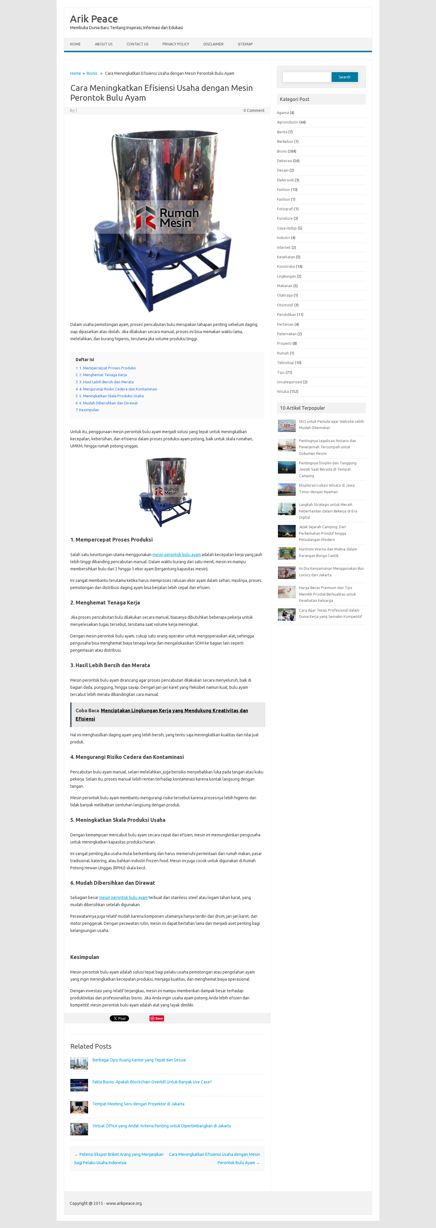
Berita (282, 132)
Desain (283, 170)
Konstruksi (286, 266)
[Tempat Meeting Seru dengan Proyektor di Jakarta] (79, 1116)
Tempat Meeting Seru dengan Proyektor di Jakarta (138, 1104)
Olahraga (285, 295)
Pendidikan (286, 314)
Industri (283, 237)
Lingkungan (286, 276)
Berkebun (285, 141)
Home (75, 44)
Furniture (285, 218)
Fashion (283, 189)
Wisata (283, 391)
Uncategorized (289, 382)
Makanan (284, 286)
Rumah (283, 353)
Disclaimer (213, 44)
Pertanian (285, 324)
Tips (281, 372)
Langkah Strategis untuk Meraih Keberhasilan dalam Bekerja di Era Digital (328, 510)
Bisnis (92, 73)
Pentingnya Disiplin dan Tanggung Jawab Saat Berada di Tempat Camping (328, 469)
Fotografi (285, 209)
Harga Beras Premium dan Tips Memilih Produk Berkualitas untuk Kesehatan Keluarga (327, 593)
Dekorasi (284, 161)
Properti (284, 343)
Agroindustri (287, 122)
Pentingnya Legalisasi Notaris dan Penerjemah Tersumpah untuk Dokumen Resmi (327, 447)
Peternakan (287, 334)
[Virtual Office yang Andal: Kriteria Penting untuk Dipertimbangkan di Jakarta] (79, 1138)
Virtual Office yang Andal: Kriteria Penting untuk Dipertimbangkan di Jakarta (162, 1125)
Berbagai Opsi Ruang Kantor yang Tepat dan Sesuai (139, 1060)
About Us (103, 44)
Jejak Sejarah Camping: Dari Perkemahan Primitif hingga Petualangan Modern (322, 533)
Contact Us (137, 44)
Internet (284, 247)
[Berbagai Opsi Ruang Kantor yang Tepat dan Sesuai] (79, 1072)
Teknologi (285, 362)
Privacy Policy (176, 44)
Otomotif (285, 305)
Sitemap (245, 44)
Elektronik (285, 180)
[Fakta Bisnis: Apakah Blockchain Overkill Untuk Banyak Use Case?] (79, 1094)
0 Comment (254, 110)
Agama (283, 112)
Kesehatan (286, 257)
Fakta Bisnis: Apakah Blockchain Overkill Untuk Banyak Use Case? (152, 1082)
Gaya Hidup (287, 228)
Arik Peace (94, 18)
